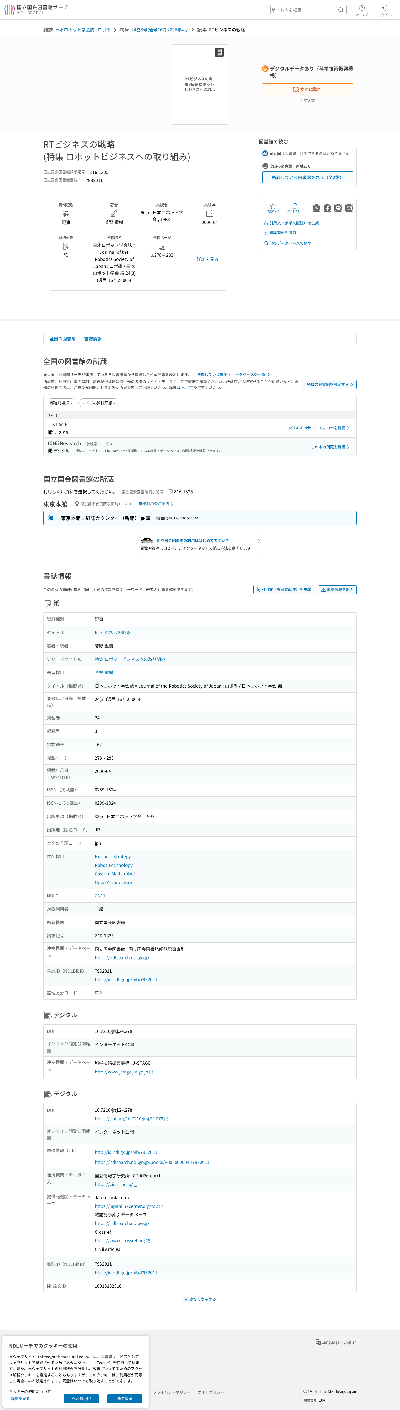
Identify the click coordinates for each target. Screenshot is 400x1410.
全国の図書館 (63, 338)
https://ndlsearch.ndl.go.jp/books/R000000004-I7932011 (152, 1162)
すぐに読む (311, 89)
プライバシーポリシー (172, 1392)
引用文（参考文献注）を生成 (294, 222)
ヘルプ (362, 14)
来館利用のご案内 (154, 503)
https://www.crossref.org (120, 1240)
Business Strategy (113, 856)
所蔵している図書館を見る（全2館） (308, 177)
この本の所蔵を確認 (328, 446)
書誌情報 (92, 338)
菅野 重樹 (104, 672)
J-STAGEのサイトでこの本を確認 (316, 428)
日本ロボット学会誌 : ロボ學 (83, 29)
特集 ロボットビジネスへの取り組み (130, 659)
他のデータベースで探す (290, 243)
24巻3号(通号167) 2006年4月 (159, 29)
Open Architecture (113, 882)
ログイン (384, 14)
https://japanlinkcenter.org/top (126, 1206)
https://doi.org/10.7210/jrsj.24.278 (129, 1118)
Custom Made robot (115, 873)
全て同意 (125, 1398)
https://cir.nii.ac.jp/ (114, 1184)
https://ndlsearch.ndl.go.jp (122, 957)
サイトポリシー (211, 1392)
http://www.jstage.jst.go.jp (121, 1071)
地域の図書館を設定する (328, 384)
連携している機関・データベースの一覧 (231, 374)
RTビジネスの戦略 (113, 632)
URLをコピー (295, 211)
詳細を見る (208, 259)
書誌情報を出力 (282, 232)
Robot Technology (114, 865)
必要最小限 (81, 1398)
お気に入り (273, 211)
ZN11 (100, 895)
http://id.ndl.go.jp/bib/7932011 (126, 979)
